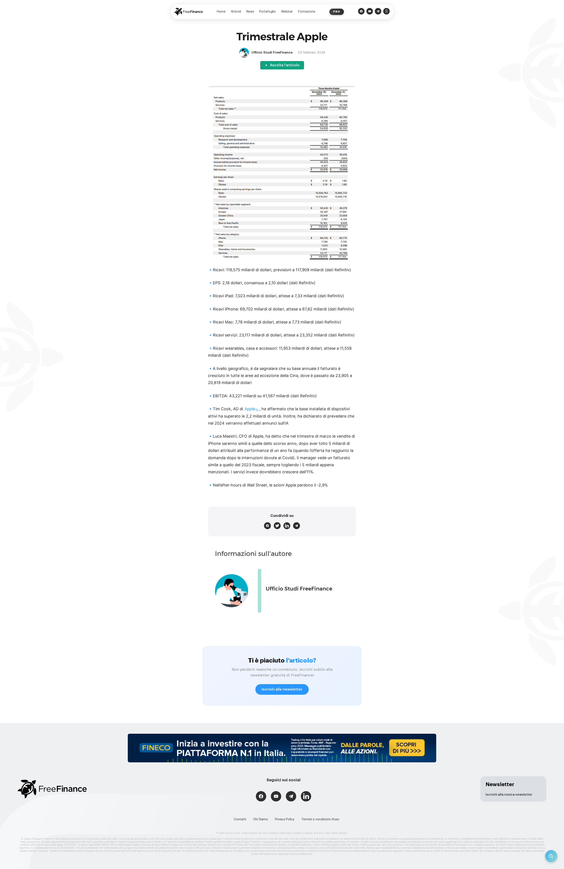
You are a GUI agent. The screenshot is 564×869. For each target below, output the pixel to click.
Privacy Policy (284, 819)
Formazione (306, 11)
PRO (336, 11)
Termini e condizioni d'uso (320, 819)
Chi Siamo (260, 819)
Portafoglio (267, 11)
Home (221, 11)
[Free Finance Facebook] (361, 12)
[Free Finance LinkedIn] (306, 797)
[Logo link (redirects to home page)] (188, 12)
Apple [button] (250, 409)
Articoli (236, 11)
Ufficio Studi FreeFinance (299, 588)
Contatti (240, 819)
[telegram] (296, 525)
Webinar (287, 11)
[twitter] (277, 525)
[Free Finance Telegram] (378, 12)
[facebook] (267, 525)
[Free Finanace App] (386, 12)
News (250, 11)
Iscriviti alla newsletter (282, 689)
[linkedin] (286, 525)
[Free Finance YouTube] (369, 12)
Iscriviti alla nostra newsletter (509, 794)
